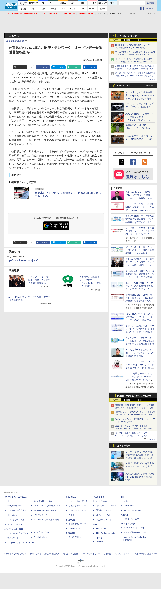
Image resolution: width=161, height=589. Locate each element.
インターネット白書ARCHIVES (20, 543)
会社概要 (107, 554)
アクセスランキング (127, 36)
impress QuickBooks (132, 510)
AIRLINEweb (101, 501)
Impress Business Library (45, 510)
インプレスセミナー (42, 515)
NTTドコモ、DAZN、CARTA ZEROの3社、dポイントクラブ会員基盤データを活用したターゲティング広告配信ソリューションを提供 (139, 367)
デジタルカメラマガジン (17, 533)
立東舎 (71, 515)
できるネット (13, 538)
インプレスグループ (122, 554)
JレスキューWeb (103, 515)
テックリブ (98, 538)
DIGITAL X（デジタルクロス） (47, 520)
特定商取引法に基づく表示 (146, 554)
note (76, 67)
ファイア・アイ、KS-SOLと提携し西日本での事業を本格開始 (39, 280)
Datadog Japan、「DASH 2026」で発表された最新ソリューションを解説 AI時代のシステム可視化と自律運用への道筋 (139, 198)
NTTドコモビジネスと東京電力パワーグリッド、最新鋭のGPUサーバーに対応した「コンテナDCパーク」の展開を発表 (135, 47)
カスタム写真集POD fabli (135, 532)
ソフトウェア (131, 13)
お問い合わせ (35, 554)
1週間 (139, 40)
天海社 (126, 501)
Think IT (10, 501)
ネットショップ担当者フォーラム (48, 506)
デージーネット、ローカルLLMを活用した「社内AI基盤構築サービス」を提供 (139, 250)
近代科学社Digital (76, 537)
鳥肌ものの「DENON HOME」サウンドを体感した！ (138, 128)
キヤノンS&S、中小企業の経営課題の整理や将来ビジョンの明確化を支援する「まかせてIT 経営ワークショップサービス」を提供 (139, 222)
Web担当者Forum (14, 506)
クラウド (101, 13)
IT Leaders (12, 515)
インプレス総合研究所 (16, 510)
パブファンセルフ (131, 519)
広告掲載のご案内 (52, 554)
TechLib (99, 542)
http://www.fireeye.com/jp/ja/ (22, 260)
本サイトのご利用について (15, 554)
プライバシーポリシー (90, 554)
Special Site (123, 85)
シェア (44, 67)
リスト (31, 67)
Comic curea (129, 506)
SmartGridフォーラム (43, 501)
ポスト (22, 67)
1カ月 (150, 40)
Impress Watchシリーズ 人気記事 (134, 396)
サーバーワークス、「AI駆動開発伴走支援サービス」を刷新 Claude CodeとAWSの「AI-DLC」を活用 (135, 61)
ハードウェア (115, 13)
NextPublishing (40, 537)
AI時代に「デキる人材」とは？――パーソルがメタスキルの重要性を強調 (139, 352)
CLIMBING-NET (75, 528)
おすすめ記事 (123, 445)
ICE (122, 497)
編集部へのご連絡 (70, 554)
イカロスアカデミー (104, 520)
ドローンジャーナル (15, 520)
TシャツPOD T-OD (77, 510)
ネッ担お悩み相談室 (15, 524)
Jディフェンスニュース (106, 506)
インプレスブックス (42, 532)
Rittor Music (71, 497)
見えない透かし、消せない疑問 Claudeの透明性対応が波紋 (139, 476)
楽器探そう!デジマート (78, 506)
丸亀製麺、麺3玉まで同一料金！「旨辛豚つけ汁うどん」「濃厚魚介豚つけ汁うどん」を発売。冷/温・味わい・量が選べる (134, 407)
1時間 (115, 40)
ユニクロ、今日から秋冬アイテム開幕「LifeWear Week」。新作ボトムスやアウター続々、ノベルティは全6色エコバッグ (135, 428)
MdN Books (101, 528)
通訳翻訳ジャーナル (104, 510)
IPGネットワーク (128, 524)
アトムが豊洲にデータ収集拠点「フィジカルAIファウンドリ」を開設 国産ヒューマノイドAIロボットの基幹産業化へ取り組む (135, 54)
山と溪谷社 (70, 520)
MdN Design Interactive (106, 533)
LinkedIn (92, 67)
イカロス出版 (98, 497)
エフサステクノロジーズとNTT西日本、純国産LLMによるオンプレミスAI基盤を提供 (139, 340)
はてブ (60, 67)
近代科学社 (70, 533)
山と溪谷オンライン (77, 524)
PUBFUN (125, 515)
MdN (95, 524)
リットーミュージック (78, 501)
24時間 (127, 40)
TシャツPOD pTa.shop (134, 528)
